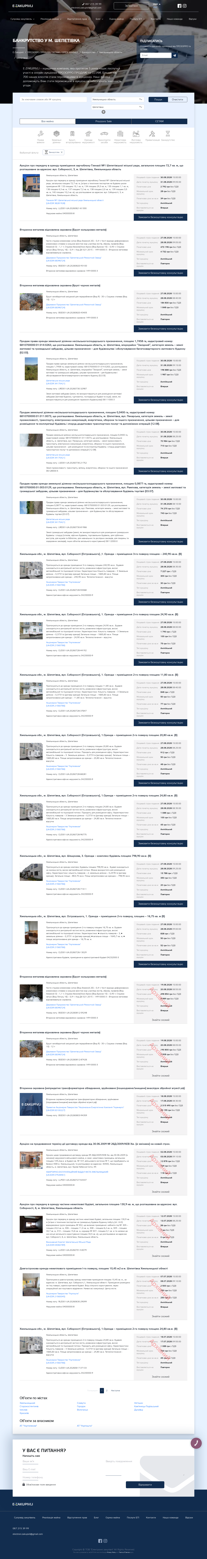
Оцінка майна (116, 19)
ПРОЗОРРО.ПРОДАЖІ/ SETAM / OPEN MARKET (52, 52)
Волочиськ (82, 1409)
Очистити (177, 99)
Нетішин (138, 1403)
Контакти (156, 19)
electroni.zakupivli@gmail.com (86, 7)
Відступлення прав (77, 19)
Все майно (47, 121)
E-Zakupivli (18, 52)
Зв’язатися (131, 5)
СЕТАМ (159, 121)
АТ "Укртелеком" (28, 1425)
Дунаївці (138, 1409)
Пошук (158, 99)
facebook (179, 6)
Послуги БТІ (136, 19)
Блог (98, 19)
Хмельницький (27, 1403)
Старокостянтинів (29, 1406)
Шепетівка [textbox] (117, 107)
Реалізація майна (50, 19)
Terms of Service (124, 1552)
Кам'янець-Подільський (146, 1406)
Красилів (24, 1413)
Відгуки (192, 19)
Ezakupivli (23, 6)
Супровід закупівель (21, 19)
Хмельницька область (110, 52)
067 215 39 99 (93, 4)
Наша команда (174, 19)
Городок (81, 1406)
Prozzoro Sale (103, 121)
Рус (155, 7)
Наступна (115, 1390)
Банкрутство (88, 52)
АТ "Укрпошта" (84, 1425)
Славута (81, 1403)
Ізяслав (23, 1409)
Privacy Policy (111, 1552)
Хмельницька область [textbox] (117, 99)
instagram (185, 6)
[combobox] (117, 99)
